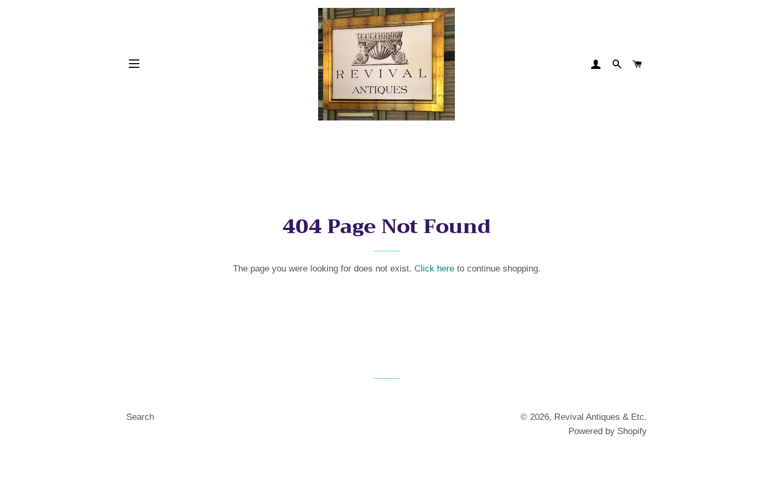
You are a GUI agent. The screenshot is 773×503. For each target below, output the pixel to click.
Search (140, 417)
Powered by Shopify (607, 431)
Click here (434, 269)
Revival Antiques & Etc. (600, 417)
